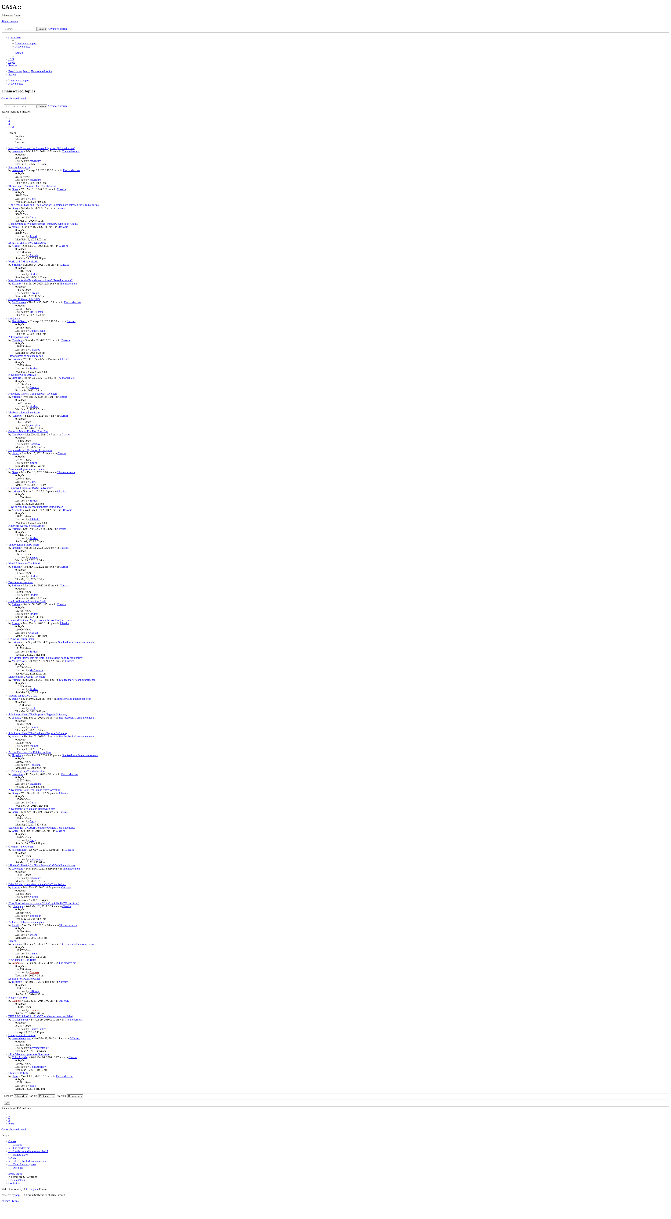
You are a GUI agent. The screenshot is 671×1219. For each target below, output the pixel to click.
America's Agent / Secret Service (26, 525)
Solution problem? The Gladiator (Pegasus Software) (37, 733)
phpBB (19, 1194)
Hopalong (17, 755)
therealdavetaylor (21, 1038)
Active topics (15, 83)
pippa (15, 1076)
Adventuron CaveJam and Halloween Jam (31, 808)
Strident (16, 264)
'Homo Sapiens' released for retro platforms (32, 186)
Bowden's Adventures (20, 582)
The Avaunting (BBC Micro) (24, 544)
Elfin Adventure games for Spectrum (28, 1054)
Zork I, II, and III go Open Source (27, 242)
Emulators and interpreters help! (74, 698)
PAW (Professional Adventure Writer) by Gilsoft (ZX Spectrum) (43, 903)
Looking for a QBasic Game (24, 978)
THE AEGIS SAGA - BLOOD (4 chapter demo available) (40, 1016)
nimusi (15, 453)
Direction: (61, 1095)
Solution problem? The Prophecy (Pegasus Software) (37, 714)
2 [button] (9, 120)
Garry (15, 189)
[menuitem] (26, 43)
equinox (16, 717)
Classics (61, 189)
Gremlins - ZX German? (21, 846)
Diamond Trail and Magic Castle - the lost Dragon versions (40, 620)
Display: (9, 1095)
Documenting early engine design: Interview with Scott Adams (43, 223)
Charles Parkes (20, 1019)
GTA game (32, 1189)
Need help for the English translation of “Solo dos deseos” (40, 280)
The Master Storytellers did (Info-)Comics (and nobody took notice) (45, 657)
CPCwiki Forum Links (21, 638)
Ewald (15, 925)
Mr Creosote (19, 302)
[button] (11, 126)
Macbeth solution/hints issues (24, 412)
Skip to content (9, 21)
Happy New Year (18, 997)
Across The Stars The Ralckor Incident (29, 752)
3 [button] (9, 123)
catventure (17, 151)
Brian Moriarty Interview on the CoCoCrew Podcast (37, 884)
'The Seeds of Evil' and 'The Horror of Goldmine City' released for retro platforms (53, 204)
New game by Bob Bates (22, 959)
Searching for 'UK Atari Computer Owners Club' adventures (41, 827)
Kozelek (16, 283)
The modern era (71, 151)
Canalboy (17, 340)
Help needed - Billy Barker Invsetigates (30, 450)
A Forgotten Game (18, 337)
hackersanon (19, 849)
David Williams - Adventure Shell (27, 601)
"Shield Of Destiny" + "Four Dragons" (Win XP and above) (41, 865)
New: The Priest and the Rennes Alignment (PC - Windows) (41, 148)
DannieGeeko (19, 321)
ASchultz (17, 509)
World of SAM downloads (23, 261)
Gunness (16, 962)
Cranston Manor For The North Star (28, 431)
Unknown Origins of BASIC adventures (30, 487)
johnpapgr (17, 906)
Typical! (12, 940)
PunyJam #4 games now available (27, 469)
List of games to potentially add (25, 355)
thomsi (15, 226)
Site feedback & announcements (76, 642)
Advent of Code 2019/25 (22, 374)
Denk (15, 698)
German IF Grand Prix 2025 (24, 299)
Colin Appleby (20, 1057)
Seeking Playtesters (19, 167)
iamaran (16, 547)
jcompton (17, 415)
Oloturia (16, 377)
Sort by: (33, 1095)
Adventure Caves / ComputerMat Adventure (32, 393)
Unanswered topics (19, 80)
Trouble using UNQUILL (22, 695)
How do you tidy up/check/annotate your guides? (35, 506)
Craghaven (14, 318)
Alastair (16, 245)
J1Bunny (17, 981)
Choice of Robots (18, 1073)
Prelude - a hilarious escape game (26, 922)
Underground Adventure (21, 1035)
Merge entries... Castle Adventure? (27, 676)
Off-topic (63, 226)
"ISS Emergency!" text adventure (26, 771)
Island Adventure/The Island (24, 563)
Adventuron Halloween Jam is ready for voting (34, 789)
